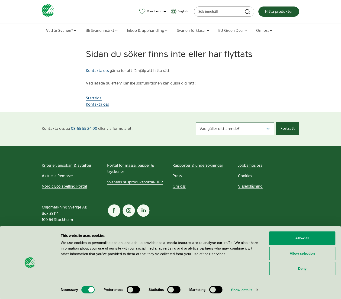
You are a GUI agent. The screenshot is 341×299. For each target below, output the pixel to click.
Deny (302, 268)
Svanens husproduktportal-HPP (135, 182)
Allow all (302, 238)
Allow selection (302, 253)
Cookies (245, 176)
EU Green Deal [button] (231, 30)
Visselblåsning (250, 186)
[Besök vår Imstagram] (128, 210)
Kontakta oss (97, 71)
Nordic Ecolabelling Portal (64, 186)
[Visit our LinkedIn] (143, 210)
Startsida (94, 98)
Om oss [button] (262, 30)
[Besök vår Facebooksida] (114, 210)
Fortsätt (287, 128)
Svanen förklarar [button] (191, 30)
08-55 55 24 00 (84, 128)
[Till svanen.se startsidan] (48, 11)
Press (177, 176)
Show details (241, 290)
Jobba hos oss (250, 165)
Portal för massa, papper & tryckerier (130, 168)
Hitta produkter (279, 11)
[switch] (133, 289)
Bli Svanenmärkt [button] (100, 30)
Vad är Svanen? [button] (59, 30)
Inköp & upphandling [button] (145, 30)
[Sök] (248, 12)
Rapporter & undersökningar (198, 165)
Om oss (179, 186)
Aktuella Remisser (57, 176)
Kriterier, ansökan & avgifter (66, 165)
